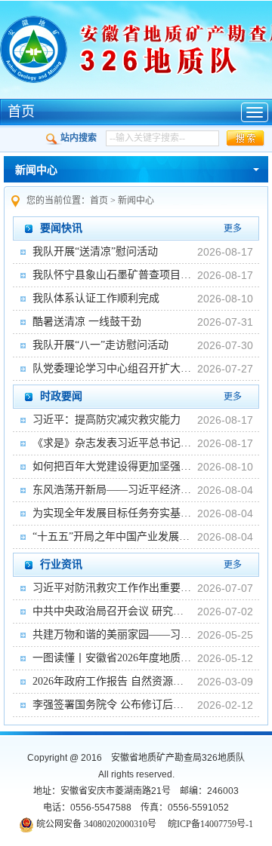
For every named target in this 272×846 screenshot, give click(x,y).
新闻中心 (36, 170)
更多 (233, 228)
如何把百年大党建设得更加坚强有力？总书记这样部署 (111, 466)
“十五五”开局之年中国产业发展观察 (111, 536)
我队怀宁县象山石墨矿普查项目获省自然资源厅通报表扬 (111, 274)
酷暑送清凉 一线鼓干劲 (86, 321)
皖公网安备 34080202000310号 (96, 824)
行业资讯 (61, 564)
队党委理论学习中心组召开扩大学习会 (111, 368)
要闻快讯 (61, 228)
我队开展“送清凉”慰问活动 (95, 251)
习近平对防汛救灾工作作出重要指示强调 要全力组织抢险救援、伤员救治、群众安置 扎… (111, 587)
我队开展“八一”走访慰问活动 (100, 345)
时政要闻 (61, 396)
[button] (245, 138)
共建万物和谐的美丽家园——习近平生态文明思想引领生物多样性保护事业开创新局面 (111, 634)
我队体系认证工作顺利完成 (95, 298)
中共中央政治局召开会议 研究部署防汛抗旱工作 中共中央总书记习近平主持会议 (111, 611)
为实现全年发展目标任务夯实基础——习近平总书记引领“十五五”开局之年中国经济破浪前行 (111, 513)
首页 (21, 111)
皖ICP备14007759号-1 (210, 824)
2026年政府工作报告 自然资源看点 (111, 681)
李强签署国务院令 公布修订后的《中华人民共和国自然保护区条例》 (111, 704)
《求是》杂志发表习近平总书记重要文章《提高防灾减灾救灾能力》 (111, 443)
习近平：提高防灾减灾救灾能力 (106, 419)
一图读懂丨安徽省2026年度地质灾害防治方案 (111, 658)
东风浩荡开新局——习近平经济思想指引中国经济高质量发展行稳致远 (111, 489)
